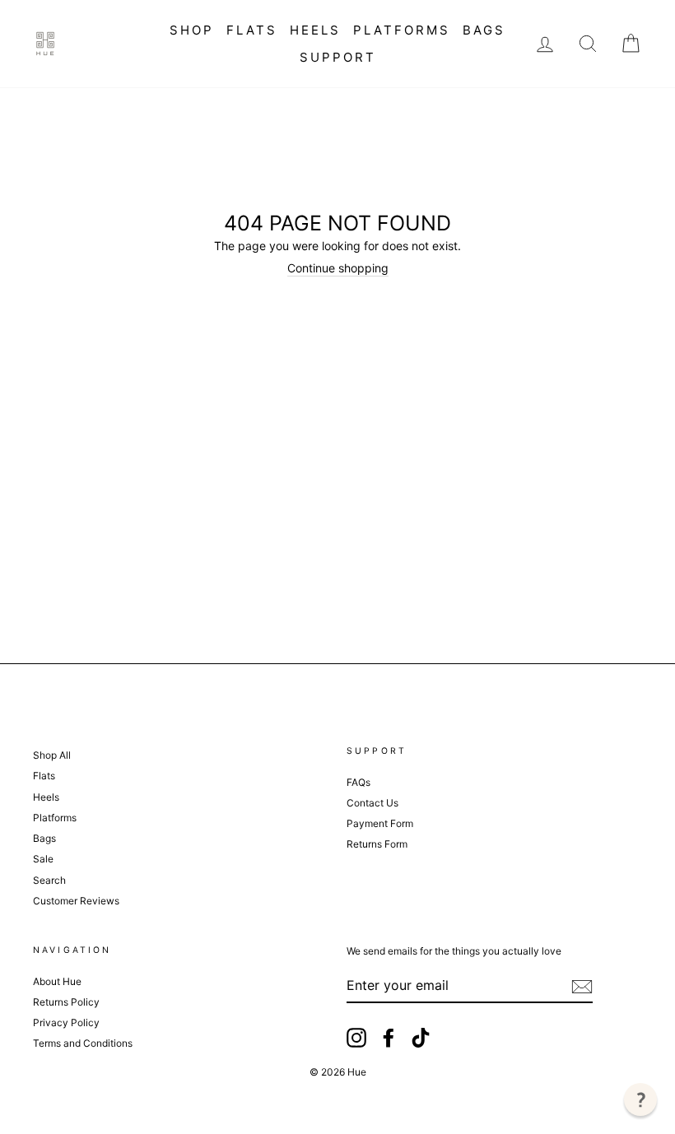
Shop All (52, 755)
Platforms (401, 30)
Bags (484, 30)
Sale (43, 859)
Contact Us (372, 803)
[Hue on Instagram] (356, 1038)
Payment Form (380, 823)
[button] (640, 1099)
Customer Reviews (76, 901)
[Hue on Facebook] (388, 1038)
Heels (315, 30)
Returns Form (377, 844)
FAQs (358, 782)
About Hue (57, 981)
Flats (251, 30)
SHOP (192, 30)
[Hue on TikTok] (421, 1038)
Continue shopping (338, 268)
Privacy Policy (66, 1022)
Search (49, 880)
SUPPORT (338, 57)
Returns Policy (66, 1002)
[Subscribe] (582, 987)
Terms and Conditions (83, 1043)
